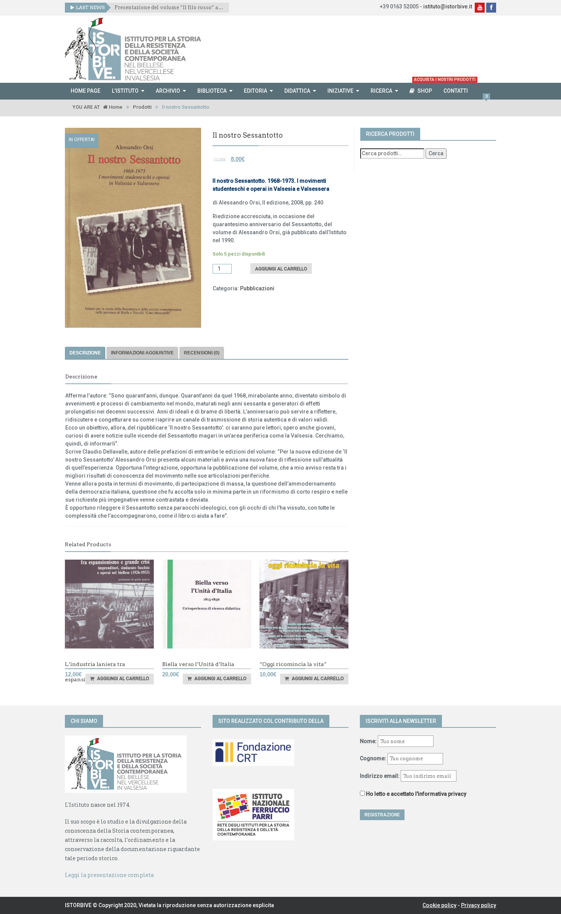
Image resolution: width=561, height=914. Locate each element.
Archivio (168, 91)
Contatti (455, 91)
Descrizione (85, 353)
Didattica (297, 91)
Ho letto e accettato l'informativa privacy (416, 794)
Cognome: (373, 758)
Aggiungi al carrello (281, 269)
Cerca (436, 153)
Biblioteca (212, 91)
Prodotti (142, 107)
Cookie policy (439, 905)
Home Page (85, 91)
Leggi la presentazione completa (109, 875)
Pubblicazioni (257, 288)
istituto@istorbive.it (447, 6)
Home (115, 107)
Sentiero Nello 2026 (139, 7)
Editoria (255, 91)
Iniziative (340, 91)
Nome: (368, 741)
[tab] (85, 353)
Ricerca (381, 91)
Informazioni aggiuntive (142, 353)
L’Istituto (125, 91)
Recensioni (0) (201, 353)
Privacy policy (478, 905)
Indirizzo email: (380, 776)
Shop (426, 88)
